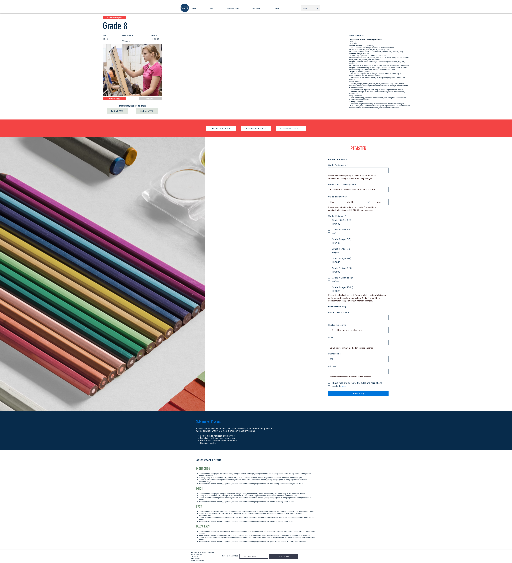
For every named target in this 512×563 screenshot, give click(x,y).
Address (332, 366)
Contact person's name (339, 312)
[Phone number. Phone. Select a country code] (332, 359)
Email (331, 337)
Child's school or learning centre (342, 184)
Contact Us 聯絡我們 (197, 560)
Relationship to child (337, 325)
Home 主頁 (194, 556)
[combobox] (358, 202)
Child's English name (337, 165)
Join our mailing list (230, 556)
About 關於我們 (196, 558)
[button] (238, 8)
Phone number (335, 354)
